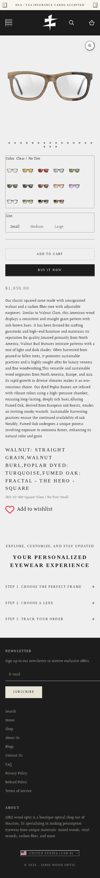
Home (10, 720)
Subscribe (23, 692)
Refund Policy (16, 782)
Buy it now (50, 270)
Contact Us (14, 756)
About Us (12, 738)
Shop (9, 729)
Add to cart (50, 254)
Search (10, 712)
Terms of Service (18, 791)
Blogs (9, 747)
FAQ (8, 765)
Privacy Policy (16, 774)
